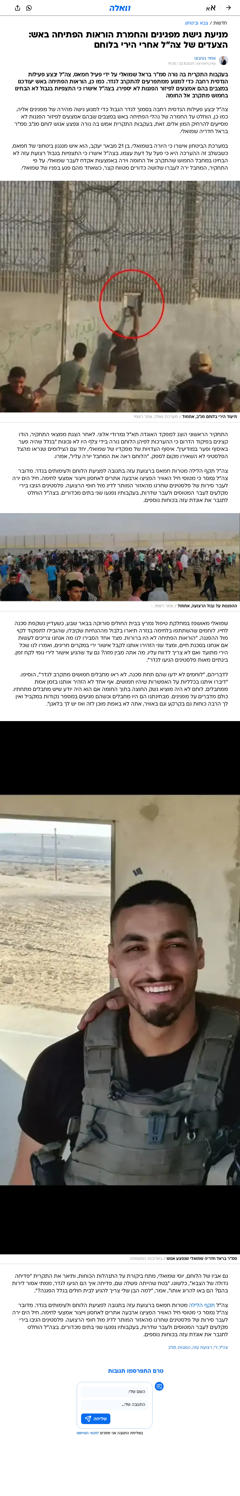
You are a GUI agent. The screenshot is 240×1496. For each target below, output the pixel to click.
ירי (216, 1348)
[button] (210, 8)
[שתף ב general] (17, 8)
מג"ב (172, 1348)
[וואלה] (120, 8)
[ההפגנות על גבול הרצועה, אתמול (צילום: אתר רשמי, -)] (120, 562)
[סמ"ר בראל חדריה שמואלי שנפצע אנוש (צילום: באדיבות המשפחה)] (120, 992)
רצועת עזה (202, 1348)
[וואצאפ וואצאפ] (29, 8)
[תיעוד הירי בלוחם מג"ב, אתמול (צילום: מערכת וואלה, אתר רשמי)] (120, 301)
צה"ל (224, 1348)
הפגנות (184, 1348)
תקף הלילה (202, 1305)
